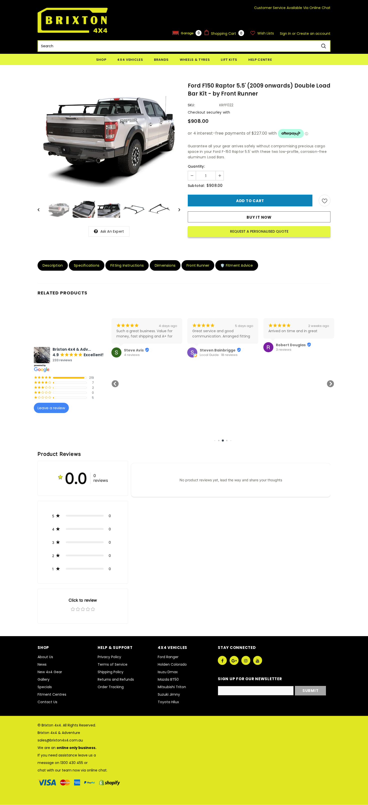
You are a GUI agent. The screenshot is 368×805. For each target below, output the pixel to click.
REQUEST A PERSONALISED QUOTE (259, 231)
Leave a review (51, 408)
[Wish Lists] (324, 200)
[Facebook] (222, 660)
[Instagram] (245, 660)
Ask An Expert (112, 231)
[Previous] (42, 209)
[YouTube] (257, 660)
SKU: (191, 105)
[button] (187, 33)
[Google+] (234, 660)
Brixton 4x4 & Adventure (59, 732)
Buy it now (259, 217)
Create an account (313, 33)
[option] (109, 137)
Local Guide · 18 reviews (219, 355)
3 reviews (283, 349)
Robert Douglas (291, 344)
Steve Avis (134, 350)
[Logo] (73, 20)
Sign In (286, 33)
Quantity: (196, 166)
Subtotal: (196, 185)
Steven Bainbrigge (218, 350)
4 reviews (132, 355)
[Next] (175, 209)
